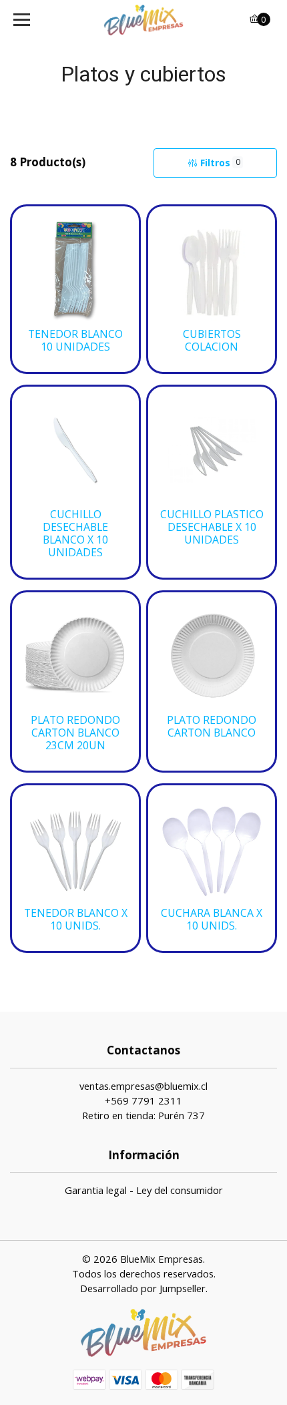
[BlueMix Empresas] (144, 20)
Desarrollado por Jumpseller (143, 1288)
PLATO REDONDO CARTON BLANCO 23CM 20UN (75, 733)
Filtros (220, 162)
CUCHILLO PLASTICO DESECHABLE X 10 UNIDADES (212, 527)
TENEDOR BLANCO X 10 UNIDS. (75, 919)
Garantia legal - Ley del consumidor (144, 1190)
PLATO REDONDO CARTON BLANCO (211, 726)
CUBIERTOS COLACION (212, 340)
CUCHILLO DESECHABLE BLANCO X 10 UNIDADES (75, 533)
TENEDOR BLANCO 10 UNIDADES (75, 340)
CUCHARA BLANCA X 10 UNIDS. (211, 919)
